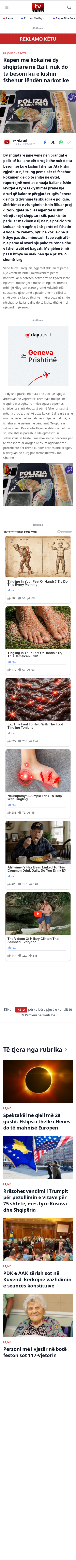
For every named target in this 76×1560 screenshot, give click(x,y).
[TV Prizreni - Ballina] (38, 7)
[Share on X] (53, 142)
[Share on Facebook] (44, 142)
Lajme (9, 18)
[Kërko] (69, 7)
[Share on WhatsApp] (61, 142)
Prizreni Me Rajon (34, 18)
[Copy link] (69, 142)
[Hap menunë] (7, 7)
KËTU (21, 1009)
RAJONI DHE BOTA (14, 53)
